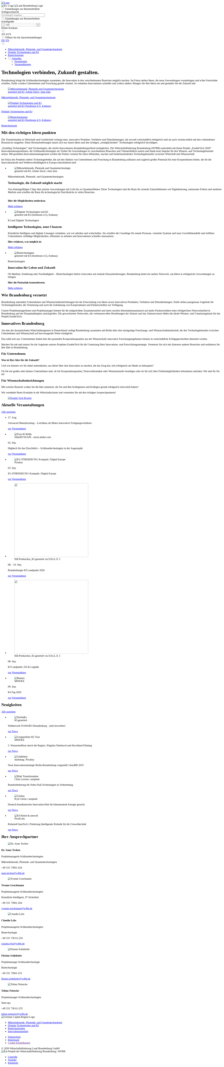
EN (7, 40)
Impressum (13, 1039)
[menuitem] (115, 49)
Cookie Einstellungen (19, 1042)
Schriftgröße (7, 21)
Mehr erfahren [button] (15, 206)
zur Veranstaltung (17, 428)
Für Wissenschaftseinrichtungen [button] (22, 380)
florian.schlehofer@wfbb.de (15, 978)
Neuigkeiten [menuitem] (20, 61)
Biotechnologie (16, 55)
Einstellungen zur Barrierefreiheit (22, 9)
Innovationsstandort (18, 1031)
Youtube (12, 1059)
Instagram (13, 1062)
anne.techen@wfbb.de (13, 873)
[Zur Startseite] (5, 2)
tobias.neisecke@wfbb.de (14, 1014)
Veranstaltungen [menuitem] (22, 64)
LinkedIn (12, 1057)
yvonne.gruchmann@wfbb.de (16, 908)
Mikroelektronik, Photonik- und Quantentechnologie (35, 49)
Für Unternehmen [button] (13, 353)
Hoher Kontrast (9, 28)
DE (3, 40)
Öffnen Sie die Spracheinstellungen (23, 37)
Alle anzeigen (8, 411)
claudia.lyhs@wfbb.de (13, 943)
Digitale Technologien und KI (23, 52)
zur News (13, 731)
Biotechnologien (16, 1028)
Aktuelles (16, 58)
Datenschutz (14, 1037)
